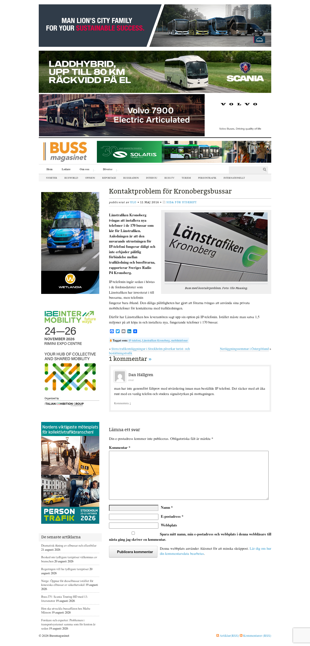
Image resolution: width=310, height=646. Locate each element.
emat (131, 380)
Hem (49, 169)
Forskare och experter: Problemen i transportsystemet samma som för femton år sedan (68, 624)
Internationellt (234, 177)
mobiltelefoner (179, 340)
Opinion (90, 177)
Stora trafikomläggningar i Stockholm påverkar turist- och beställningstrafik (149, 351)
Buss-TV (169, 177)
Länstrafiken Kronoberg (156, 340)
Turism (186, 177)
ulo (133, 202)
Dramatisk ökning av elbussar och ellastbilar (68, 545)
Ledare (66, 169)
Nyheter (51, 177)
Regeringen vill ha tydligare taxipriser (65, 569)
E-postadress (172, 516)
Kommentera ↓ (122, 403)
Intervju (151, 177)
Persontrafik (207, 177)
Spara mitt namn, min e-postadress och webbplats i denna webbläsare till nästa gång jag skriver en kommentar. (190, 536)
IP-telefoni (135, 340)
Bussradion (131, 177)
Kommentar (119, 447)
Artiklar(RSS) (229, 635)
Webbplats (169, 525)
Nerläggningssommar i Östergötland (244, 349)
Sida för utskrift (181, 202)
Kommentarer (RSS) (256, 635)
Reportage (109, 177)
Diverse (106, 169)
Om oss (82, 169)
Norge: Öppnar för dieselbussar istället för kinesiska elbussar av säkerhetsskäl (67, 583)
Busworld (71, 177)
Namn (167, 507)
